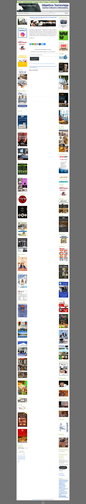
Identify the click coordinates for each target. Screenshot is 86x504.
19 (20, 457)
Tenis (66, 493)
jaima (39, 63)
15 (23, 456)
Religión (62, 492)
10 (18, 456)
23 (24, 457)
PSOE (64, 491)
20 (21, 457)
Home (19, 1)
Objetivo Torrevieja (27, 6)
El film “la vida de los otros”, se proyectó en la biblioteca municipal (40, 66)
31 (18, 460)
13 (21, 456)
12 (20, 456)
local (64, 489)
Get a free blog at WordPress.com (37, 499)
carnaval (66, 479)
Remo (65, 492)
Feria (62, 486)
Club (67, 480)
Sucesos (60, 493)
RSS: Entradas (61, 473)
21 (22, 457)
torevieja (60, 494)
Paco (43, 63)
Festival (64, 486)
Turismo (60, 497)
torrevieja (53, 63)
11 (19, 456)
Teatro (63, 493)
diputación (60, 485)
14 (22, 456)
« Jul (18, 461)
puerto (46, 63)
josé (59, 489)
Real (66, 491)
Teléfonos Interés (54, 1)
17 (18, 457)
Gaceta (36, 1)
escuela (60, 486)
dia (64, 484)
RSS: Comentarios (62, 475)
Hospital (66, 488)
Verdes (62, 497)
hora (64, 488)
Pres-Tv (46, 1)
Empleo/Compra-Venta (27, 1)
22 (23, 457)
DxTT (41, 1)
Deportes (34, 63)
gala (64, 487)
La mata (61, 489)
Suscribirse (33, 58)
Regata (60, 492)
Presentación (61, 491)
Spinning (50, 63)
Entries (21, 13)
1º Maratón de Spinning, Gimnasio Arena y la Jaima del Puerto (43, 17)
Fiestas (60, 487)
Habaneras (61, 488)
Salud (66, 492)
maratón (41, 63)
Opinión (63, 490)
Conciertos (61, 481)
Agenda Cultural (62, 479)
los (65, 489)
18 (19, 457)
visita (64, 497)
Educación (64, 485)
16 (24, 456)
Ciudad (64, 480)
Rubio (48, 63)
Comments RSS (26, 13)
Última (66, 497)
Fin (62, 487)
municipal (60, 490)
